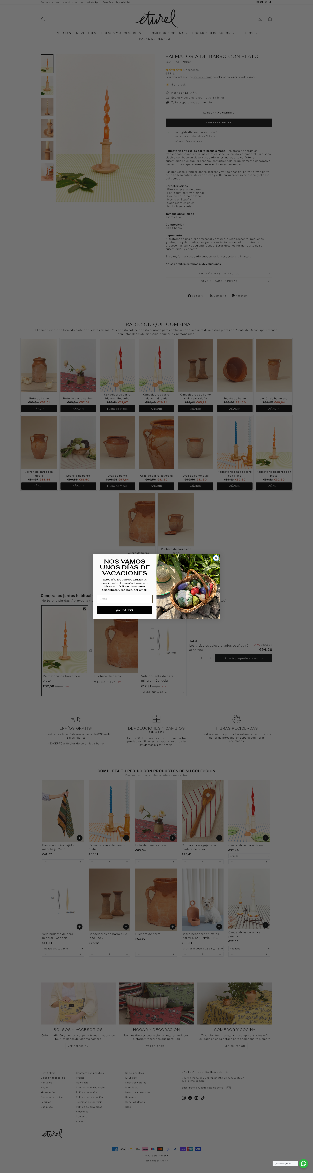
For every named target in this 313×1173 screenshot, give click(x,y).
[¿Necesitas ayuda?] (303, 1163)
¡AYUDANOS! (125, 610)
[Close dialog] (216, 558)
